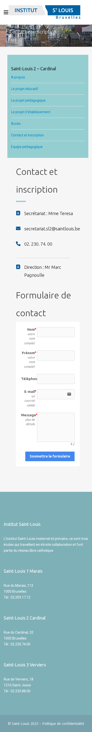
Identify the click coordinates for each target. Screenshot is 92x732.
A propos (18, 77)
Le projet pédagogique (28, 100)
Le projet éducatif (24, 89)
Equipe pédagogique (27, 147)
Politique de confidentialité (63, 723)
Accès (16, 124)
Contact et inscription (27, 135)
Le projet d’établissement (30, 112)
